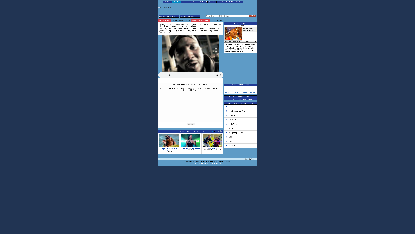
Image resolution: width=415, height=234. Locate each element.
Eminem (232, 115)
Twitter (236, 92)
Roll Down (191, 124)
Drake (231, 107)
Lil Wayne (232, 120)
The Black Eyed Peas (237, 111)
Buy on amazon (248, 30)
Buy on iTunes (248, 28)
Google (252, 92)
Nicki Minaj (233, 124)
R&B (185, 2)
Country (203, 2)
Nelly (231, 128)
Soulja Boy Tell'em (236, 133)
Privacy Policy (205, 163)
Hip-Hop (176, 2)
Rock (221, 2)
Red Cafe (232, 146)
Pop (194, 2)
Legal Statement (217, 163)
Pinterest (244, 92)
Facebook (228, 92)
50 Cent (232, 137)
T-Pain (231, 141)
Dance (212, 2)
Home (167, 2)
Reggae (229, 2)
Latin (238, 2)
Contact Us (196, 163)
